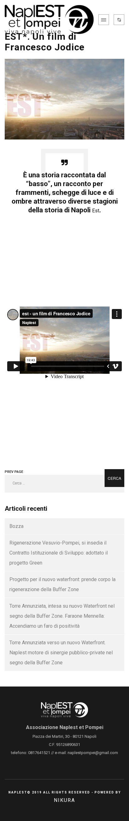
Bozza (16, 526)
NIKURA (64, 800)
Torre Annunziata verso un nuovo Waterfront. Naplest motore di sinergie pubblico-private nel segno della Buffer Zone (61, 653)
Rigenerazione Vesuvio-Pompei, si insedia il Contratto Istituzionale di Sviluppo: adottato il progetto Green (58, 553)
